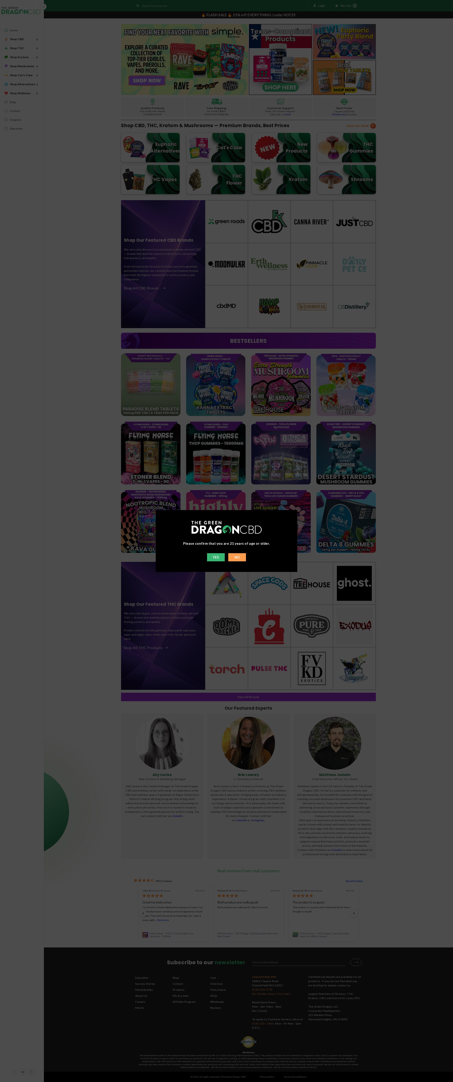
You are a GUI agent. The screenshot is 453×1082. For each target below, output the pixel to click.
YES (216, 557)
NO (237, 557)
